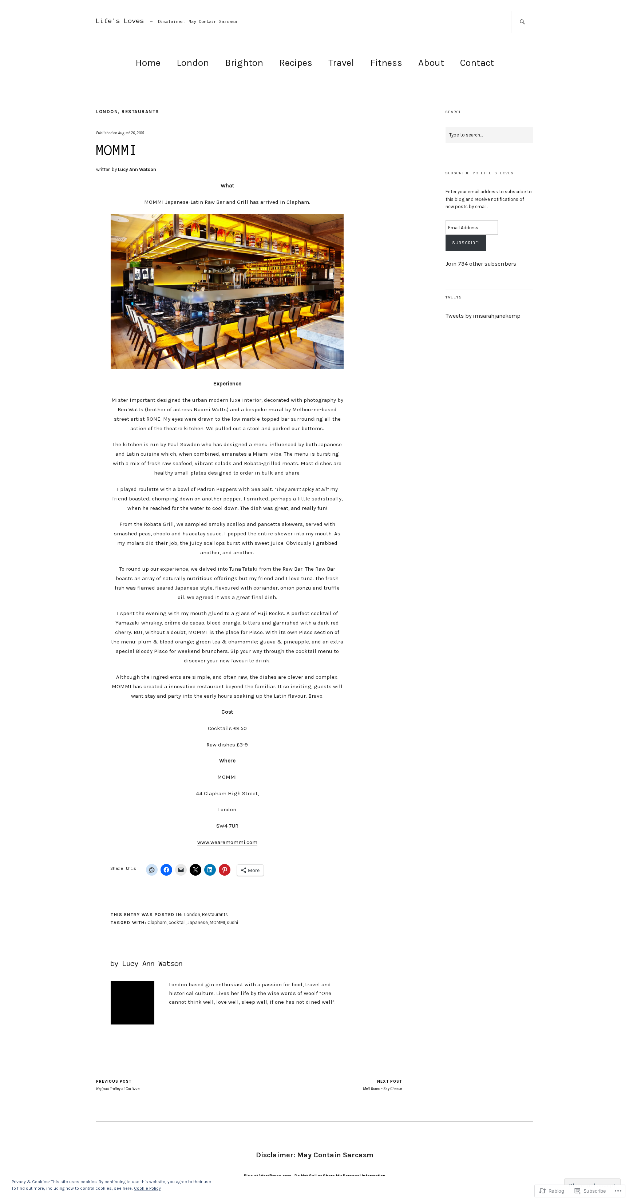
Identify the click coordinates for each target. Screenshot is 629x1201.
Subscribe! (466, 242)
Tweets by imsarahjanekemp (483, 315)
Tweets (454, 297)
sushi (232, 922)
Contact (477, 62)
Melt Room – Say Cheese (382, 1085)
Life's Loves (120, 20)
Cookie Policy (147, 1188)
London (193, 62)
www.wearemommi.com (227, 842)
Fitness (386, 62)
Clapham (157, 922)
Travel (341, 62)
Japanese (197, 922)
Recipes (295, 62)
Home (148, 62)
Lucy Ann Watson (137, 169)
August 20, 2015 (131, 133)
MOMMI (217, 922)
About (431, 62)
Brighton (244, 62)
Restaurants (140, 111)
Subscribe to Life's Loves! (481, 173)
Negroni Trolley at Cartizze (117, 1085)
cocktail (177, 922)
